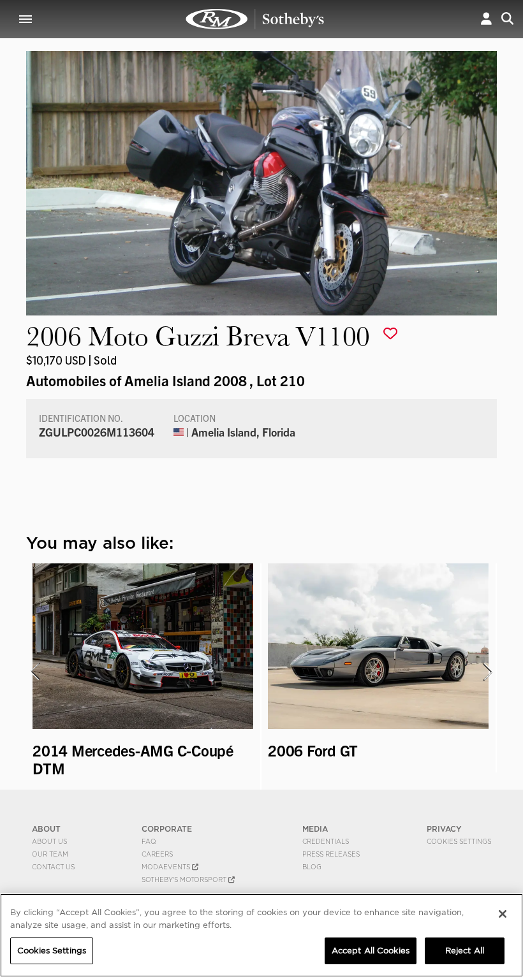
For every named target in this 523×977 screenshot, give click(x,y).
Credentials (325, 841)
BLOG (311, 867)
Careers (157, 854)
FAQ (149, 841)
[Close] (503, 914)
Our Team (50, 854)
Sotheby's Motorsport (185, 879)
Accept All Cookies (370, 950)
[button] (486, 18)
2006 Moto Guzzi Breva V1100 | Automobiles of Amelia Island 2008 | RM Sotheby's (255, 19)
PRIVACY (444, 829)
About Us (49, 841)
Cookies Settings (459, 841)
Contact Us (53, 867)
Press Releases (331, 854)
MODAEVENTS (167, 867)
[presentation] (34, 671)
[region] (261, 935)
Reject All (464, 950)
